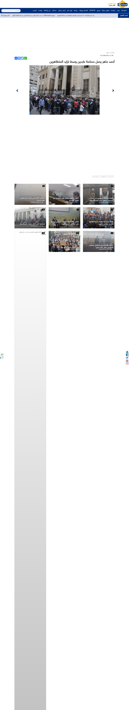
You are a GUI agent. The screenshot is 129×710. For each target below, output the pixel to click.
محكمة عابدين (96, 176)
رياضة (75, 11)
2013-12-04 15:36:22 (71, 202)
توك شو (69, 11)
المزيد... (34, 11)
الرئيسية (124, 11)
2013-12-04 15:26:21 (36, 202)
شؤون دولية (106, 11)
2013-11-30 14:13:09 (106, 56)
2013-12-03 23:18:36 (71, 249)
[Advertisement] (32, 4)
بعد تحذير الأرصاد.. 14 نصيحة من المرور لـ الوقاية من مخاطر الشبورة (99, 15)
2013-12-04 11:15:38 (36, 226)
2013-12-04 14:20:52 (105, 226)
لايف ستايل (61, 11)
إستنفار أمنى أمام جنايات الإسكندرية (32, 224)
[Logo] (111, 4)
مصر (118, 11)
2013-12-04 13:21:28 (71, 226)
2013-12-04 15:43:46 (105, 202)
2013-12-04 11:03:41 (105, 249)
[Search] (2, 9)
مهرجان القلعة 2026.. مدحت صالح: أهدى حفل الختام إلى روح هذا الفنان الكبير (57, 15)
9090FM (92, 11)
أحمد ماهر (111, 176)
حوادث (40, 11)
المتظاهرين (103, 176)
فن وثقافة (47, 11)
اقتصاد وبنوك (83, 11)
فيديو (98, 11)
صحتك (54, 11)
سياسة (113, 11)
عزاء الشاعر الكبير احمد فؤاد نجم (68, 248)
